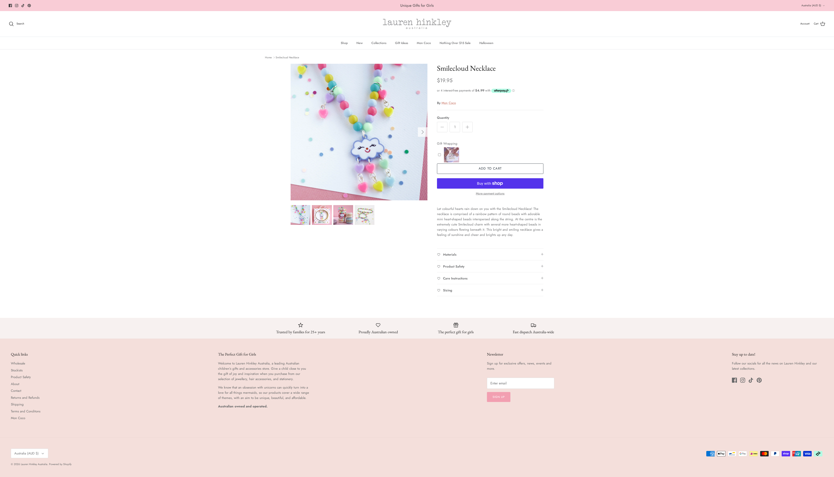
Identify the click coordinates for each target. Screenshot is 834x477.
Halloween (486, 43)
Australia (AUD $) (811, 5)
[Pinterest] (29, 5)
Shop (344, 43)
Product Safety (21, 377)
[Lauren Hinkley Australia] (417, 23)
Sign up (499, 397)
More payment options (490, 193)
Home (268, 57)
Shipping (17, 404)
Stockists (17, 370)
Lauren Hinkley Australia (34, 464)
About (15, 384)
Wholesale (18, 363)
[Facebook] (10, 5)
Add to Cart (490, 168)
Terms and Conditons (25, 411)
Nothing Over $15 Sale (455, 43)
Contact (16, 390)
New (359, 43)
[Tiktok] (23, 5)
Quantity (443, 118)
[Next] (422, 132)
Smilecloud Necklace (287, 57)
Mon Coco (424, 43)
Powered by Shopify (60, 464)
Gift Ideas (401, 43)
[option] (359, 132)
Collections (378, 43)
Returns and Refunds (25, 397)
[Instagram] (16, 5)
